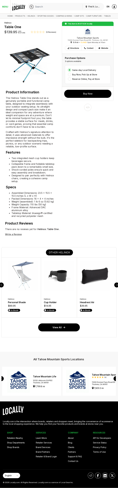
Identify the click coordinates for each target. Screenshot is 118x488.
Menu (5, 6)
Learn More (41, 438)
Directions (74, 48)
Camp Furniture (94, 16)
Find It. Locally (95, 6)
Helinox (31, 16)
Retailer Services (44, 442)
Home (10, 16)
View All (57, 327)
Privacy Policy (99, 447)
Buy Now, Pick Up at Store (84, 74)
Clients (71, 447)
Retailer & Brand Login (46, 456)
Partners (72, 452)
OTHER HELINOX (59, 252)
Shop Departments (16, 442)
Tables (107, 16)
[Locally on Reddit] (91, 475)
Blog (70, 442)
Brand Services (43, 447)
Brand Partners (43, 452)
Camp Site (79, 16)
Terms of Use (99, 452)
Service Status (100, 442)
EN (108, 6)
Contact (90, 48)
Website (104, 48)
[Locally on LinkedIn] (105, 475)
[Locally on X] (112, 475)
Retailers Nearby (15, 438)
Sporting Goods (45, 16)
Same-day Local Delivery (84, 70)
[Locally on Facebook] (98, 475)
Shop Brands (13, 447)
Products (20, 16)
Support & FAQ (75, 456)
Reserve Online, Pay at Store (86, 79)
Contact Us (73, 461)
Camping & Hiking (64, 16)
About (71, 438)
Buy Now (88, 93)
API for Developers (102, 438)
